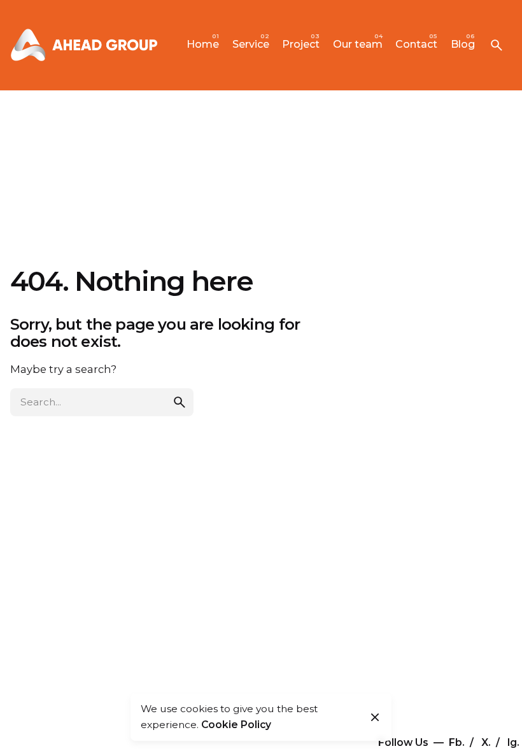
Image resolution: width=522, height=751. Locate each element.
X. (487, 742)
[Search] (496, 45)
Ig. (513, 742)
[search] (180, 402)
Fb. (458, 742)
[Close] (375, 717)
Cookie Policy (236, 725)
